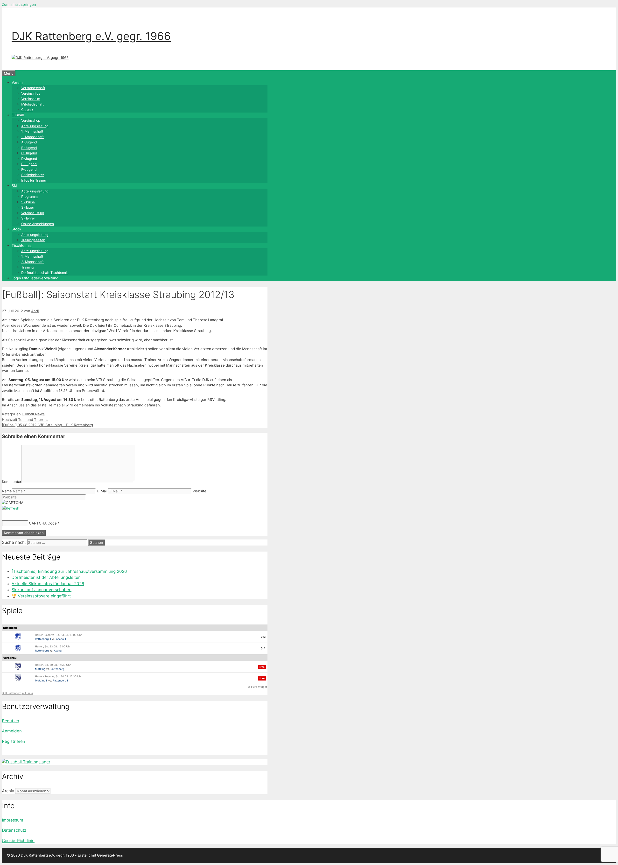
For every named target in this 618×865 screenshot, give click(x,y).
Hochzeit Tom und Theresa (25, 419)
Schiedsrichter (32, 175)
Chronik (27, 109)
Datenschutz (14, 830)
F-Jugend (29, 169)
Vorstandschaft (33, 88)
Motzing (40, 669)
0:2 (263, 648)
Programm (29, 196)
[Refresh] (10, 508)
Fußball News (33, 414)
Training (27, 267)
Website (199, 491)
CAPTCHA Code (43, 523)
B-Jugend (29, 148)
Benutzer (10, 720)
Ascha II (61, 639)
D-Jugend (29, 158)
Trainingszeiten (33, 240)
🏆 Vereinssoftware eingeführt (41, 596)
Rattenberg (42, 650)
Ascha (58, 650)
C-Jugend (29, 153)
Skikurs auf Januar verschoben (41, 589)
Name (7, 491)
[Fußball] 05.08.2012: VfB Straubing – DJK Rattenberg (47, 425)
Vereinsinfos (30, 93)
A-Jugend (29, 142)
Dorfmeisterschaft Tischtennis (44, 272)
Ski (14, 185)
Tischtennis (22, 245)
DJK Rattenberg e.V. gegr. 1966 (91, 36)
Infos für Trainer (33, 180)
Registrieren (13, 741)
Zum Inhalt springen (19, 4)
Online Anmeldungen (37, 224)
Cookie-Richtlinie (18, 840)
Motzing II (41, 680)
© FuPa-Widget (257, 686)
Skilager (27, 207)
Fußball (18, 115)
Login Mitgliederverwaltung (35, 278)
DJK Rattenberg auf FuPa (17, 693)
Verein (17, 82)
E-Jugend (29, 164)
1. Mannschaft (32, 131)
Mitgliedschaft (32, 104)
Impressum (12, 820)
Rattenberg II (43, 639)
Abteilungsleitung (35, 126)
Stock (16, 229)
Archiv (8, 790)
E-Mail (102, 491)
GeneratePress (110, 855)
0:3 (263, 636)
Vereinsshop (30, 120)
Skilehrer (28, 218)
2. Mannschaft (32, 137)
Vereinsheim (30, 99)
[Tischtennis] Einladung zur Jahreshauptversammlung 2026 (69, 571)
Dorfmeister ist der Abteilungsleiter (46, 577)
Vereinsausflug (32, 213)
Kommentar (11, 481)
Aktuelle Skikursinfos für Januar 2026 (48, 583)
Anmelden (12, 731)
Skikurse (28, 202)
